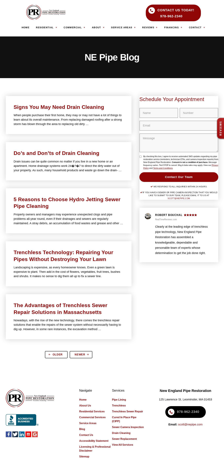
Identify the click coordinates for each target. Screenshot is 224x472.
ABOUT (96, 27)
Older (57, 354)
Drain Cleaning (121, 433)
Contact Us (86, 435)
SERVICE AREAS (121, 27)
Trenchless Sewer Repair (127, 411)
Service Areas (87, 423)
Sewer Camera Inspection (128, 427)
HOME (26, 27)
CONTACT (195, 27)
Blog (82, 429)
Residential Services (92, 411)
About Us (85, 405)
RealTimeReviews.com (166, 219)
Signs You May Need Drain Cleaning (59, 107)
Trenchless (119, 405)
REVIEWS (148, 27)
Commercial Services (92, 417)
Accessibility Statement (93, 440)
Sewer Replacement (124, 439)
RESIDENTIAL (45, 27)
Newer (80, 354)
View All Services (122, 444)
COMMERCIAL (73, 27)
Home (83, 399)
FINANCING (171, 27)
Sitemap (84, 456)
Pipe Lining (119, 399)
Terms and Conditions (163, 168)
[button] (220, 128)
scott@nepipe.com (179, 198)
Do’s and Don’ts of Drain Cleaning (56, 153)
